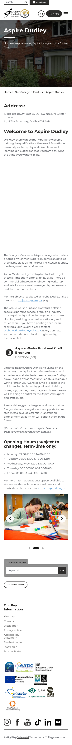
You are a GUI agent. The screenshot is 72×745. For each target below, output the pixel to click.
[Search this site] (25, 2)
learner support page (51, 488)
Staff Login (10, 646)
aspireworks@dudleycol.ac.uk (22, 330)
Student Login (13, 642)
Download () (25, 357)
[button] (66, 13)
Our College (22, 92)
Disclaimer (10, 625)
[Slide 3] (43, 548)
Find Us (38, 92)
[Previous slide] (10, 519)
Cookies (9, 621)
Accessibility (41, 2)
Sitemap (9, 616)
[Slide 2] (36, 548)
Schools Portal (13, 651)
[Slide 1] (29, 548)
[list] (36, 519)
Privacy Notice (13, 630)
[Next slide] (62, 519)
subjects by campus (30, 300)
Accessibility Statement (11, 636)
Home (8, 92)
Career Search (18, 584)
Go (62, 570)
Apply (56, 13)
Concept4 (23, 737)
